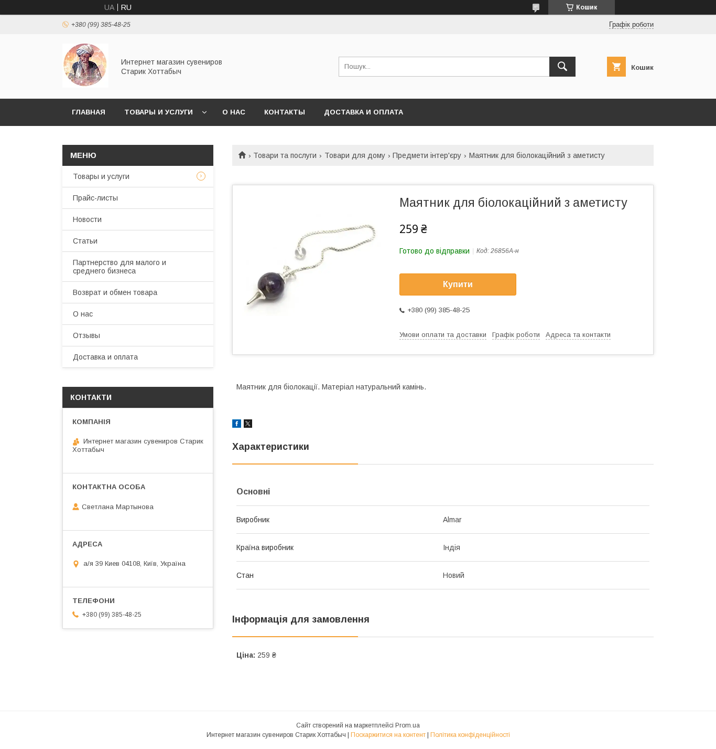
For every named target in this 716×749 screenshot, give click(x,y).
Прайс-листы (95, 198)
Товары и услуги (158, 112)
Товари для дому (354, 155)
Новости (87, 219)
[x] (248, 425)
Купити (458, 284)
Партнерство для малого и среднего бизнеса (119, 266)
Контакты (284, 112)
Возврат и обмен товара (115, 292)
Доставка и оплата (363, 112)
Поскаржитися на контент (388, 735)
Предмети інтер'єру (427, 155)
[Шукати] (562, 67)
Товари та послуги (285, 155)
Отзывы (86, 335)
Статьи (85, 241)
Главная (88, 112)
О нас (233, 112)
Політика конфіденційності (470, 735)
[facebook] (236, 425)
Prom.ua (407, 725)
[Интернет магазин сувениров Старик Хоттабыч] (85, 85)
